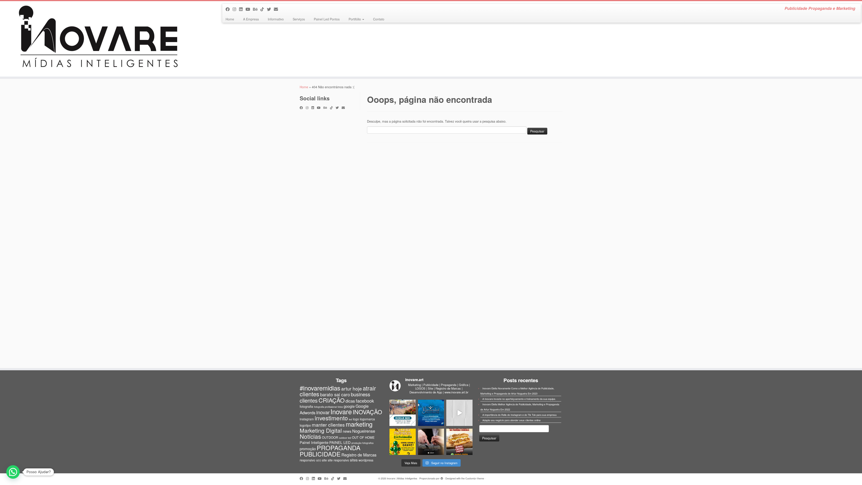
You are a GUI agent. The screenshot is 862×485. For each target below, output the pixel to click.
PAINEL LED (340, 442)
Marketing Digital (321, 430)
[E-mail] (277, 9)
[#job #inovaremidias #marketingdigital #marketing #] (402, 413)
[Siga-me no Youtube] (249, 9)
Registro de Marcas (358, 455)
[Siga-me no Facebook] (229, 9)
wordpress (365, 460)
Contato (378, 19)
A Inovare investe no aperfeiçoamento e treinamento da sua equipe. (519, 399)
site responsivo (338, 460)
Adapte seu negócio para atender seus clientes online (511, 420)
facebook (365, 400)
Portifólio (355, 19)
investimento (331, 418)
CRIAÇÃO (332, 400)
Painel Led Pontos (327, 19)
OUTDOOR (330, 437)
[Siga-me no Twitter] (270, 9)
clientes (309, 400)
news (347, 431)
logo (356, 419)
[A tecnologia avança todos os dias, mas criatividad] (459, 413)
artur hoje (351, 388)
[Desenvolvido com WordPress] (441, 477)
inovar (323, 412)
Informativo (276, 19)
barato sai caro (335, 394)
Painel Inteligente (314, 442)
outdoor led (345, 437)
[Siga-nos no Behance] (256, 9)
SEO (318, 460)
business (360, 394)
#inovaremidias (320, 387)
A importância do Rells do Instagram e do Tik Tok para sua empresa (519, 415)
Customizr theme (474, 478)
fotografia (306, 406)
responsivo (307, 460)
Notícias (310, 436)
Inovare (341, 411)
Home (230, 19)
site (324, 460)
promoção (308, 448)
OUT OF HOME (363, 437)
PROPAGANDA (339, 447)
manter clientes (328, 424)
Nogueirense (363, 431)
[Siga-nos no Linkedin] (242, 9)
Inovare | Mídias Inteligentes (402, 478)
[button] (13, 472)
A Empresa (251, 19)
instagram (307, 419)
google (349, 406)
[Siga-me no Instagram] (236, 9)
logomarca (367, 419)
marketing (359, 423)
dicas (350, 401)
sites (354, 460)
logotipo (305, 425)
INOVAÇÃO (367, 412)
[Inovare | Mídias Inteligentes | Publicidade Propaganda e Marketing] (99, 38)
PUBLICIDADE (320, 454)
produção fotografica (363, 443)
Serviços (299, 19)
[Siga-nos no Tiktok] (263, 9)
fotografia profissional (325, 406)
